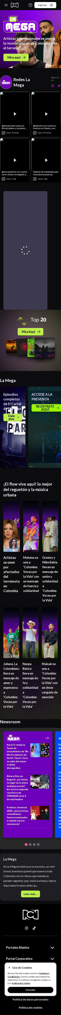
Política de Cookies (21, 983)
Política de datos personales (30, 999)
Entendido (30, 990)
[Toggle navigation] (6, 5)
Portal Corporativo (19, 958)
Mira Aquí (28, 332)
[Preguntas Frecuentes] (30, 5)
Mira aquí (14, 57)
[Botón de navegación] (26, 844)
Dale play (11, 417)
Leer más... (30, 893)
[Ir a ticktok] (26, 928)
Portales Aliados (17, 947)
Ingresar (42, 5)
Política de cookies (30, 1007)
